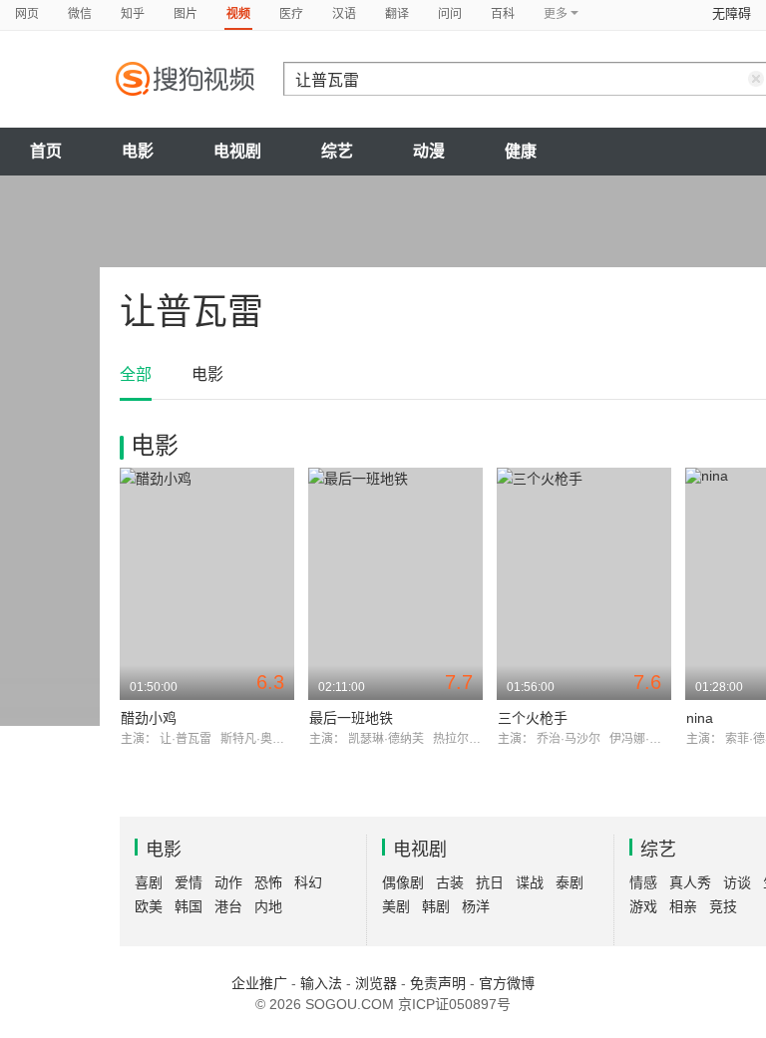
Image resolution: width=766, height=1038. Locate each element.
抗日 (490, 882)
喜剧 (149, 882)
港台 (228, 906)
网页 (27, 14)
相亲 (683, 906)
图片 (185, 14)
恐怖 (268, 882)
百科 (503, 14)
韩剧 (436, 906)
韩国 (188, 906)
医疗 (291, 14)
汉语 (344, 14)
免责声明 (438, 983)
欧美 (149, 906)
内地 (268, 906)
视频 (238, 14)
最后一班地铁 (351, 718)
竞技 (723, 906)
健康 (521, 151)
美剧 (396, 906)
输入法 (321, 983)
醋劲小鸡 (149, 718)
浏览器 (376, 983)
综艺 (337, 151)
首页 (46, 151)
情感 (643, 882)
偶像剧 (403, 882)
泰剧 (569, 882)
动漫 (429, 151)
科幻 (308, 882)
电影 (138, 151)
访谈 (737, 882)
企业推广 (259, 983)
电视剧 (237, 151)
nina (699, 718)
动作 (228, 882)
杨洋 (476, 906)
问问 (450, 14)
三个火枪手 (533, 718)
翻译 (397, 14)
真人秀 (690, 882)
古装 (450, 882)
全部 (136, 374)
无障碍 (731, 13)
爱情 (188, 882)
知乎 (133, 14)
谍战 (530, 882)
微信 (80, 14)
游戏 (643, 906)
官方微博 (507, 983)
